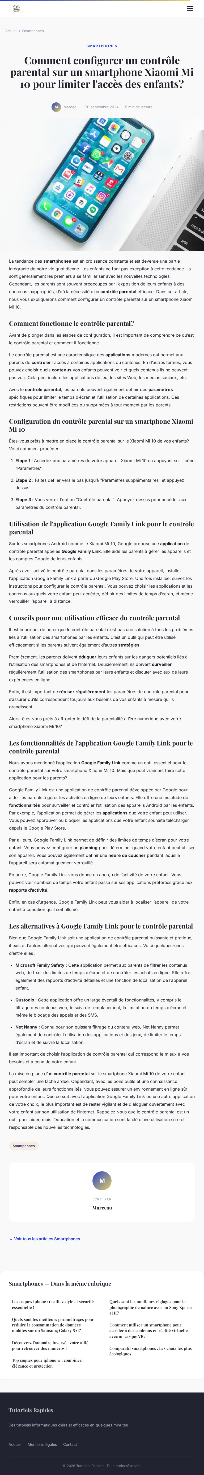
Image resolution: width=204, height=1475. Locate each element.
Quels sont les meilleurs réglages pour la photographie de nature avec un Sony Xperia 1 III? (150, 1307)
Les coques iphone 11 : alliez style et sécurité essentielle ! (53, 1304)
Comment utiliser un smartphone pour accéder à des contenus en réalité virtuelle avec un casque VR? (148, 1330)
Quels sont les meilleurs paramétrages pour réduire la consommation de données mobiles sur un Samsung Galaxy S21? (53, 1325)
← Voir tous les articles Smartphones (44, 1238)
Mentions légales (42, 1444)
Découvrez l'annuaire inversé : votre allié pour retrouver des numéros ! (50, 1345)
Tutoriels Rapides (30, 1409)
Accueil (11, 31)
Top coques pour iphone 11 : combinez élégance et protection (47, 1362)
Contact (70, 1444)
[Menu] (190, 8)
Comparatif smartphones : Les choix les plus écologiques (150, 1351)
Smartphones (33, 31)
